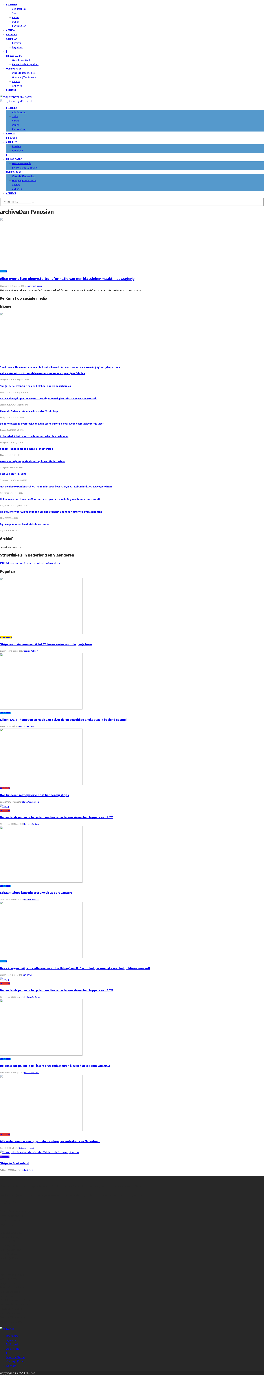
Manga (15, 21)
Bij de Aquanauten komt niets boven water (25, 524)
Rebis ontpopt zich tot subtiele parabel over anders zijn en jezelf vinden (42, 373)
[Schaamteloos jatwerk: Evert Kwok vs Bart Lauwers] (41, 881)
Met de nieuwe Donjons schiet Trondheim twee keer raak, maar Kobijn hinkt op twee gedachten (56, 486)
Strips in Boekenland (14, 1163)
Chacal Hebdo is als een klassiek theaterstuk (26, 448)
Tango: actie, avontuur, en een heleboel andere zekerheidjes (35, 386)
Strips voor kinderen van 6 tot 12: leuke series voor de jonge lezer (46, 644)
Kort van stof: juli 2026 (13, 474)
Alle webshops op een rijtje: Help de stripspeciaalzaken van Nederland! (50, 1141)
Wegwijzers (17, 47)
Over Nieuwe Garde (21, 60)
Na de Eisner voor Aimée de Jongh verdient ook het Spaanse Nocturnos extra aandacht (51, 511)
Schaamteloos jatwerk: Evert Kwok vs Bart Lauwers (36, 892)
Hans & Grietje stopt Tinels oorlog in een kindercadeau (32, 461)
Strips (15, 13)
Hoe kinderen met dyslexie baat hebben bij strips (34, 795)
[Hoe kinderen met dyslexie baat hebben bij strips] (41, 784)
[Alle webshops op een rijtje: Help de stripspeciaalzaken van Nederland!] (41, 1130)
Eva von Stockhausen (33, 286)
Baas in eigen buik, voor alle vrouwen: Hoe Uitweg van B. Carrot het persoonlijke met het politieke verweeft (75, 968)
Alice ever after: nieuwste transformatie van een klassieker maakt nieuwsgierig (67, 279)
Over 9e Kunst (14, 68)
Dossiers (16, 43)
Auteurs (16, 81)
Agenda (10, 30)
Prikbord (11, 34)
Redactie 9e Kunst (30, 651)
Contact (11, 90)
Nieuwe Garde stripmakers (25, 64)
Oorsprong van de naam (24, 77)
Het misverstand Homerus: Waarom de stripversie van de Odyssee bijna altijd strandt (50, 499)
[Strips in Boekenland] (39, 1152)
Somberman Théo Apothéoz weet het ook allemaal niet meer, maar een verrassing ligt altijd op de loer (60, 367)
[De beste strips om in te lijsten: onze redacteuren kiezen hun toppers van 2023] (41, 1054)
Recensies (11, 4)
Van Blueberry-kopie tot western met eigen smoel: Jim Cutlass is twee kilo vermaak (48, 398)
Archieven (17, 85)
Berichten (5, 713)
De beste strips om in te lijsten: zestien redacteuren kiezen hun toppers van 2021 (56, 817)
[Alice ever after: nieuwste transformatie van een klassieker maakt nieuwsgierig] (28, 267)
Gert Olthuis (28, 975)
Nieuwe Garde (14, 55)
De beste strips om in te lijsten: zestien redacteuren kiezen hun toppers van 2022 (56, 990)
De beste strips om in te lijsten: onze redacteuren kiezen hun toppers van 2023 (55, 1066)
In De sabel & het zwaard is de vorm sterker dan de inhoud (34, 436)
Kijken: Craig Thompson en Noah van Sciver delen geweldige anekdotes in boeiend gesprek (63, 720)
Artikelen (11, 38)
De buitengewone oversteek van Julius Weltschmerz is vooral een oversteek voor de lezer (52, 423)
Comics (15, 17)
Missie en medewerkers (23, 72)
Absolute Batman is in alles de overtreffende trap (29, 411)
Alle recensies (19, 8)
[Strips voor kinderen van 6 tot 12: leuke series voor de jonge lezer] (41, 633)
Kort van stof (19, 26)
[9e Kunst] (16, 97)
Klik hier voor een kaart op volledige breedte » (30, 563)
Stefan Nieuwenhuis (30, 802)
